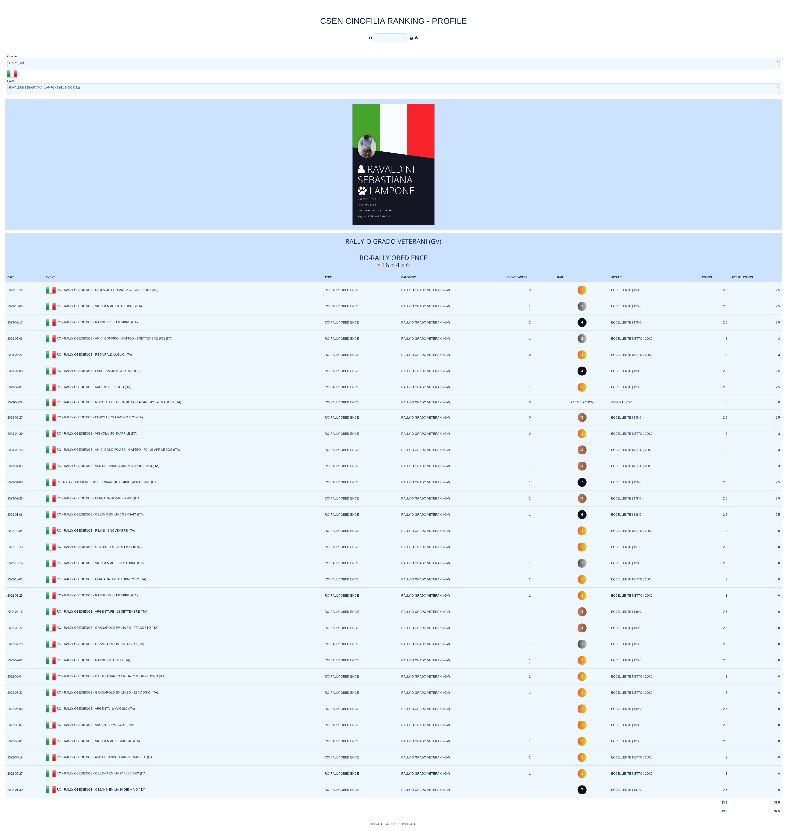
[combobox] (393, 64)
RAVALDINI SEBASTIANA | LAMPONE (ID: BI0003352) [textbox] (44, 87)
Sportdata (411, 824)
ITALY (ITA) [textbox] (16, 63)
